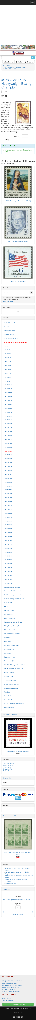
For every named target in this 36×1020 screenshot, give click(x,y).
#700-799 (7, 373)
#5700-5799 (8, 567)
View (18, 907)
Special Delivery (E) (10, 680)
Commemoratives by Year (11, 684)
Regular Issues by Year (11, 688)
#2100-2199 (8, 428)
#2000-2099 (8, 424)
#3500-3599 (8, 482)
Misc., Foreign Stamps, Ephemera (14, 626)
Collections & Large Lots (11, 338)
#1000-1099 (8, 385)
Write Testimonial (18, 914)
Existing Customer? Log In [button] (18, 1004)
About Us (5, 982)
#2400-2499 (8, 439)
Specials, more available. (10, 816)
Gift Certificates (8, 614)
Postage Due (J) (9, 649)
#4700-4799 (8, 529)
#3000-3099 (8, 463)
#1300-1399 (8, 396)
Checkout (20, 62)
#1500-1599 (8, 404)
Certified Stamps (9, 334)
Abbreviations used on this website (12, 980)
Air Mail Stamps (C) (10, 323)
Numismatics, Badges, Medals (13, 622)
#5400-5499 (8, 556)
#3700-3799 (8, 490)
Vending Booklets (9, 707)
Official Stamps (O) (9, 630)
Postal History (8, 653)
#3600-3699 (8, 486)
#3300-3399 (8, 474)
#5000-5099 (8, 540)
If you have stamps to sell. (10, 984)
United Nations (8, 696)
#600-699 (7, 369)
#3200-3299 (8, 470)
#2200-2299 (8, 431)
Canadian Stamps (9, 331)
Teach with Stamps (8, 763)
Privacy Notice (7, 767)
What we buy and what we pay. (11, 991)
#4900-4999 (8, 536)
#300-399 (7, 358)
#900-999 (7, 381)
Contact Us (6, 771)
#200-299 (7, 354)
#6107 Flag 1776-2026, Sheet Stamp (18, 751)
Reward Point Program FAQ (10, 987)
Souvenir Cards (8, 676)
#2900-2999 (8, 459)
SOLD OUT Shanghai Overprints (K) (14, 665)
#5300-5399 (8, 552)
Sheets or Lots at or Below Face (13, 669)
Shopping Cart (7, 778)
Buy (8, 140)
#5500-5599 (8, 560)
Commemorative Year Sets (12, 587)
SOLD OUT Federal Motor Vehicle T (14, 704)
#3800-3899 (8, 494)
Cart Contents (9, 62)
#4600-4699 (8, 525)
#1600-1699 (8, 408)
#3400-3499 (8, 478)
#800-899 (7, 377)
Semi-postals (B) (9, 661)
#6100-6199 (8, 583)
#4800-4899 (8, 533)
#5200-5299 (8, 548)
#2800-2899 (8, 455)
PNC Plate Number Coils (11, 645)
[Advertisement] (18, 25)
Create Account (6, 998)
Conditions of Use (8, 769)
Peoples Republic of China (12, 634)
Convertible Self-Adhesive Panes (13, 591)
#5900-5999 (8, 575)
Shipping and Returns (8, 989)
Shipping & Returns (8, 765)
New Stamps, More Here (10, 715)
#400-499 (7, 361)
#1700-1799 (8, 412)
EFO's (6, 606)
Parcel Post (7, 637)
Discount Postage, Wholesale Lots (14, 599)
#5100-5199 (8, 544)
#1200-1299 (8, 393)
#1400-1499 (8, 400)
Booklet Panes (8, 327)
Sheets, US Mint (9, 672)
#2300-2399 (8, 435)
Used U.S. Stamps (9, 700)
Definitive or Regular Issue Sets (13, 595)
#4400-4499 (8, 517)
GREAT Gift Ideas (9, 618)
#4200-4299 (8, 509)
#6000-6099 (8, 579)
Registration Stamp (9, 657)
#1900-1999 (8, 420)
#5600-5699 (8, 564)
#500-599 (7, 365)
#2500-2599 (8, 443)
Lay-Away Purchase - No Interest (12, 985)
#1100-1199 (8, 389)
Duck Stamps (8, 602)
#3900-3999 (8, 498)
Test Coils (7, 692)
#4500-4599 (8, 521)
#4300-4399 (8, 513)
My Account (29, 62)
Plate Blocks (7, 641)
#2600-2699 (8, 447)
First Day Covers (9, 610)
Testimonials (6, 889)
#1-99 (6, 346)
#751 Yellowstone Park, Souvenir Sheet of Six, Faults (18, 853)
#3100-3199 (8, 466)
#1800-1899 (8, 416)
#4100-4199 (8, 505)
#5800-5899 (8, 571)
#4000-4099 (8, 501)
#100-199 (7, 350)
